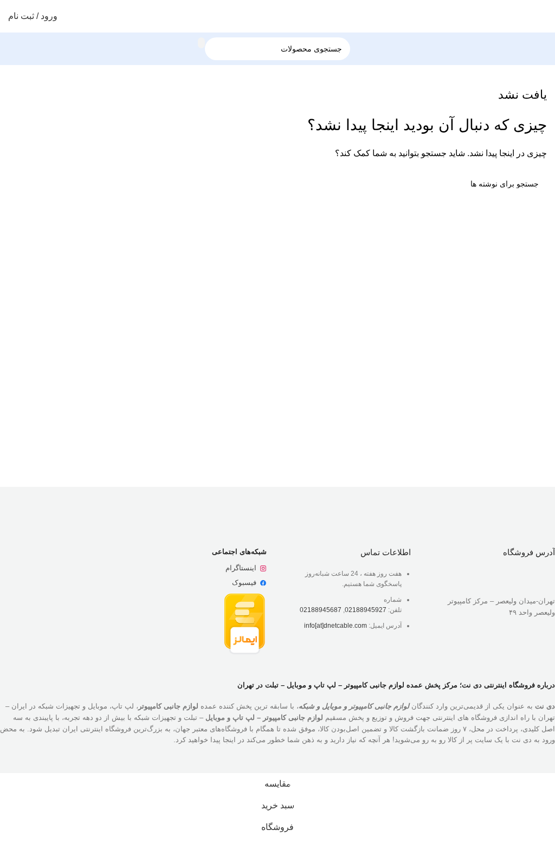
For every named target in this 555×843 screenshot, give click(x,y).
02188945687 (320, 610)
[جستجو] (201, 42)
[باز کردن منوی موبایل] (542, 16)
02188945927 (365, 610)
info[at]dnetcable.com (335, 625)
